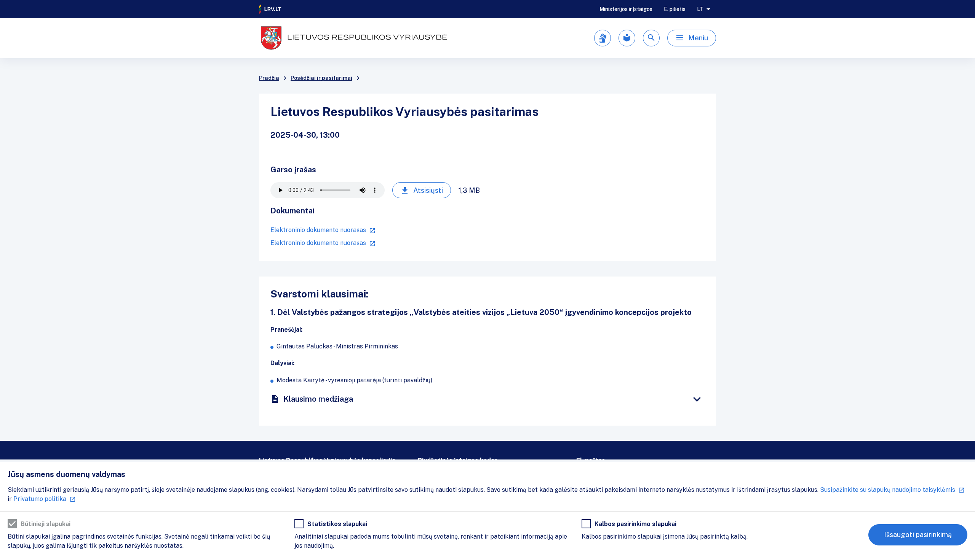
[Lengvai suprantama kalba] (627, 38)
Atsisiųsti (428, 190)
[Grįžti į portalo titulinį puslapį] (270, 9)
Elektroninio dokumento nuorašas (318, 230)
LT (700, 9)
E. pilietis (675, 9)
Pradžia (269, 78)
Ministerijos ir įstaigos (625, 9)
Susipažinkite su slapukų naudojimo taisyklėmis (887, 489)
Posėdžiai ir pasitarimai (321, 78)
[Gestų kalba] (602, 38)
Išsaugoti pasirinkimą (918, 535)
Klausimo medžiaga (318, 399)
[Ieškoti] (651, 38)
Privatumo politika (39, 498)
